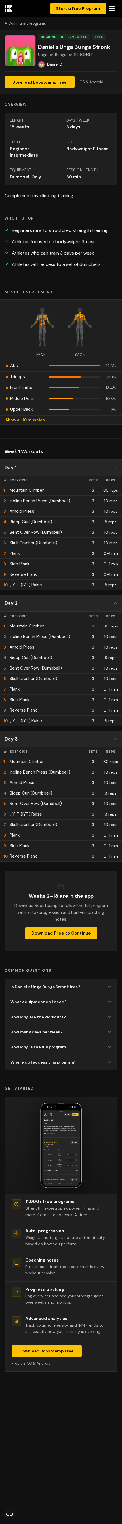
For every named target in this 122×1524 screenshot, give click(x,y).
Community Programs (27, 23)
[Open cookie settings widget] (9, 1514)
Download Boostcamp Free (39, 82)
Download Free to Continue (61, 933)
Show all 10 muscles (25, 419)
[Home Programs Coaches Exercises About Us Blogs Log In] (111, 8)
